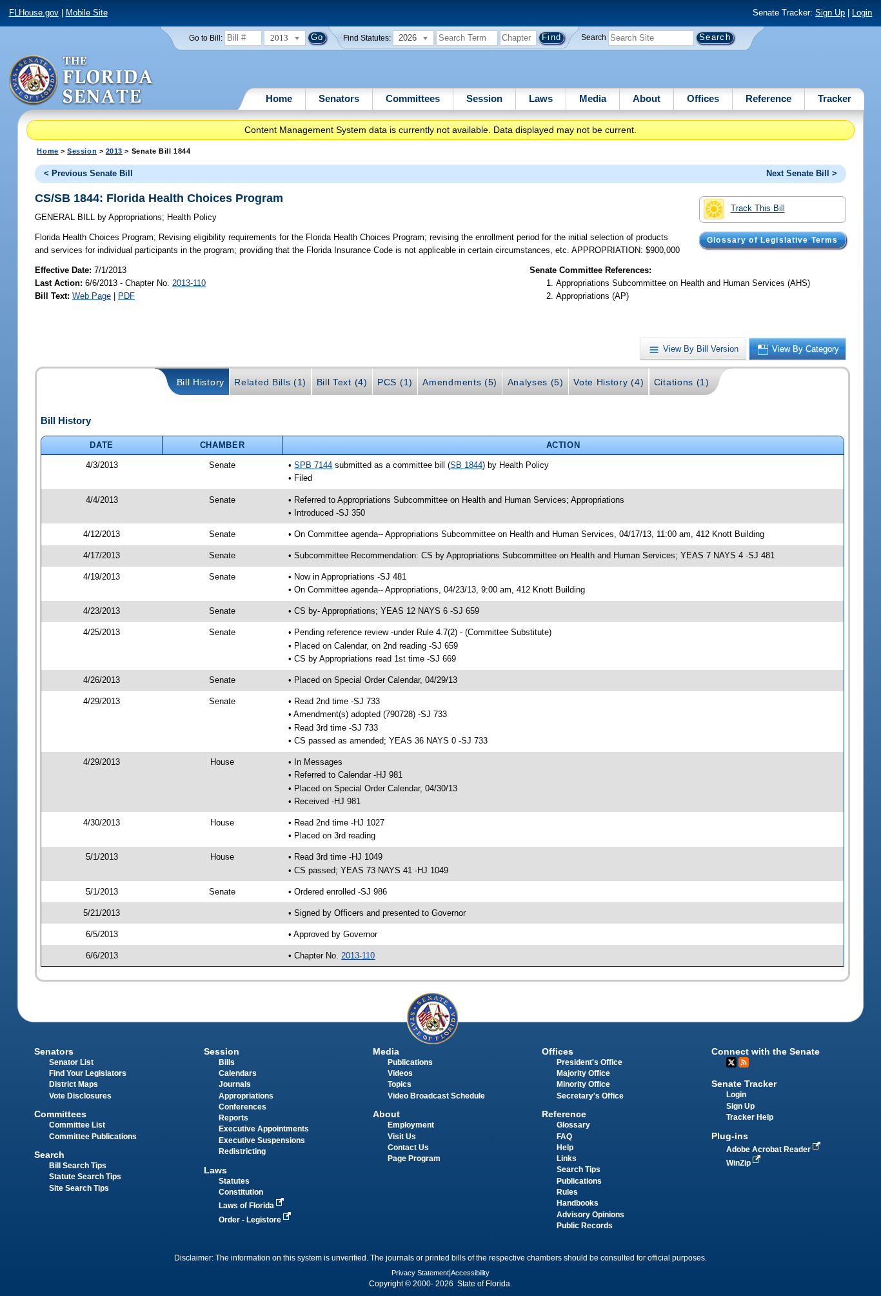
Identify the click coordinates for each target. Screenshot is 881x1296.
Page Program (414, 1158)
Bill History (200, 382)
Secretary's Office (590, 1096)
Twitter (731, 1062)
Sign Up (830, 12)
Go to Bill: (206, 38)
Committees (413, 98)
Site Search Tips (79, 1188)
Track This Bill (758, 209)
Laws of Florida (247, 1206)
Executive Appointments (264, 1129)
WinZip (739, 1163)
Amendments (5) (459, 382)
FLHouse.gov (34, 12)
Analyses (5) (536, 382)
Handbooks (578, 1203)
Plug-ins (729, 1136)
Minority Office (583, 1084)
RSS (743, 1062)
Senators (339, 98)
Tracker (834, 98)
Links (567, 1158)
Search (593, 37)
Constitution (241, 1192)
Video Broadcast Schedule (436, 1096)
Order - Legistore (251, 1220)
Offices (703, 98)
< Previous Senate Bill (88, 173)
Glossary (573, 1125)
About (646, 98)
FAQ (564, 1136)
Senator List (71, 1062)
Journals (235, 1084)
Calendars (238, 1073)
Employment (411, 1125)
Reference (768, 98)
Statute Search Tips (85, 1176)
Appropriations (246, 1096)
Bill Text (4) (342, 382)
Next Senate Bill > (801, 173)
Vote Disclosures (80, 1096)
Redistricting (242, 1151)
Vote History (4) (608, 382)
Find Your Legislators (87, 1073)
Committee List (77, 1125)
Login (862, 12)
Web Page (91, 296)
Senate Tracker (744, 1083)
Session (484, 98)
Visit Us (402, 1136)
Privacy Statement (420, 1273)
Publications (410, 1062)
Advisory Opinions (590, 1215)
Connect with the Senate (765, 1051)
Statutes (234, 1181)
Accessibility (470, 1273)
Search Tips (578, 1169)
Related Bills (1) (270, 382)
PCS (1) (395, 382)
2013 (114, 151)
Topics (399, 1084)
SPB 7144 (313, 465)
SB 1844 (466, 465)
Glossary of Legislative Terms (772, 240)
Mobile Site (87, 12)
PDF (126, 296)
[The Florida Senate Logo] (81, 81)
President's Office (589, 1062)
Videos (400, 1073)
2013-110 (189, 283)
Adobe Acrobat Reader (769, 1149)
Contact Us (408, 1147)
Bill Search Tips (77, 1165)
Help (565, 1147)
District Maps (73, 1084)
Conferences (242, 1107)
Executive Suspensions (262, 1140)
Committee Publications (93, 1136)
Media (592, 98)
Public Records (585, 1226)
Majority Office (583, 1073)
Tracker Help (749, 1117)
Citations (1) (681, 382)
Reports (233, 1118)
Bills (227, 1062)
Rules (567, 1192)
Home (279, 98)
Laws (541, 98)
